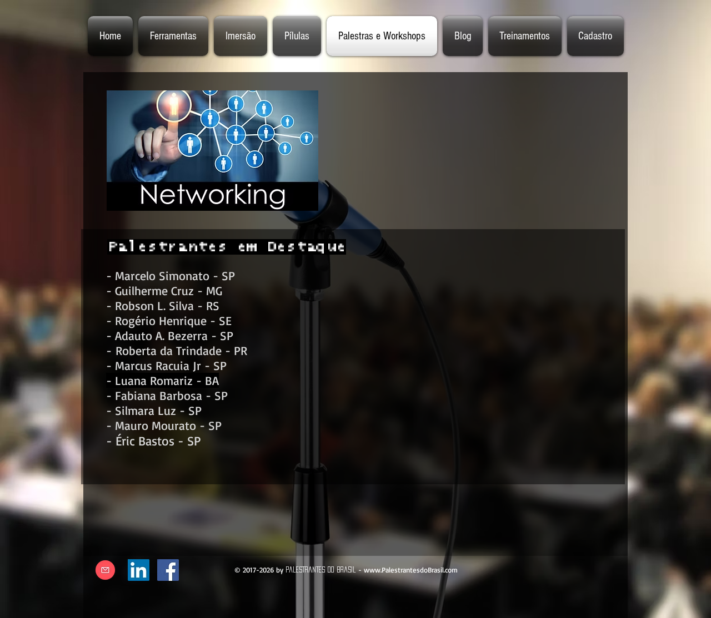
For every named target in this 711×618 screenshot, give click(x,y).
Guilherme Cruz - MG (168, 290)
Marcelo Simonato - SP (175, 275)
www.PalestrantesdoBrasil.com (411, 569)
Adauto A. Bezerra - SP (174, 335)
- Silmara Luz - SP (154, 410)
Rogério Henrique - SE (173, 320)
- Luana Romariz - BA (162, 380)
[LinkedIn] (138, 570)
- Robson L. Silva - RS (162, 305)
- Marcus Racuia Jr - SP (166, 365)
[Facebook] (168, 570)
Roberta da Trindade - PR (181, 350)
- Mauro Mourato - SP (164, 425)
